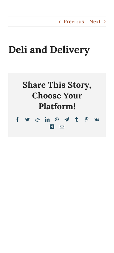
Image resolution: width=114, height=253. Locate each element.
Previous (74, 21)
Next (95, 21)
